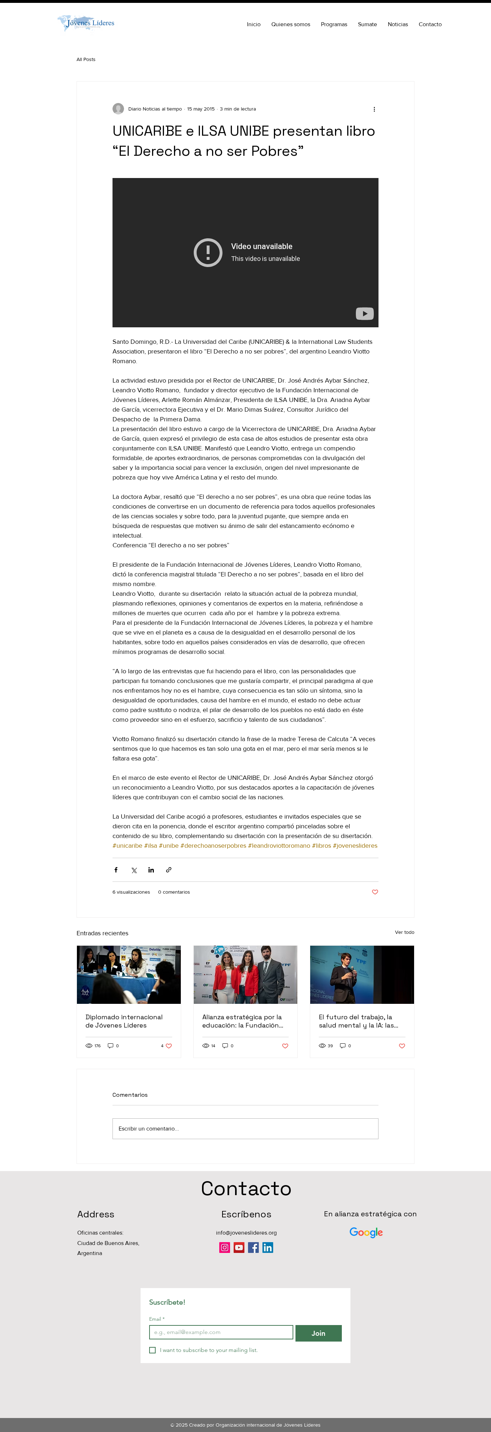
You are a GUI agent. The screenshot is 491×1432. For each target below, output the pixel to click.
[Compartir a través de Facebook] (116, 869)
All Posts (86, 59)
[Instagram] (224, 1247)
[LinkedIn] (267, 1247)
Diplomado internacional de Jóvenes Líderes (124, 1021)
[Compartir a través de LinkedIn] (151, 869)
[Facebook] (253, 1247)
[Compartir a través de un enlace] (168, 869)
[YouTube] (239, 1247)
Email (157, 1319)
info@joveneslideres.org (246, 1233)
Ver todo (404, 932)
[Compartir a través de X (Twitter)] (133, 869)
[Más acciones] (374, 108)
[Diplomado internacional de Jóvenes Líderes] (129, 975)
